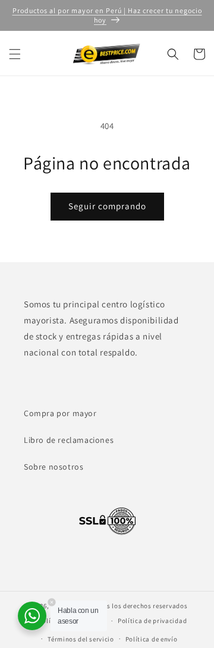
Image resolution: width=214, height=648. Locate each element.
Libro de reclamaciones (69, 440)
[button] (15, 54)
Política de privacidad (152, 620)
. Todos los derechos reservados (138, 606)
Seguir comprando (107, 206)
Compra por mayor (60, 413)
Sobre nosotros (53, 466)
